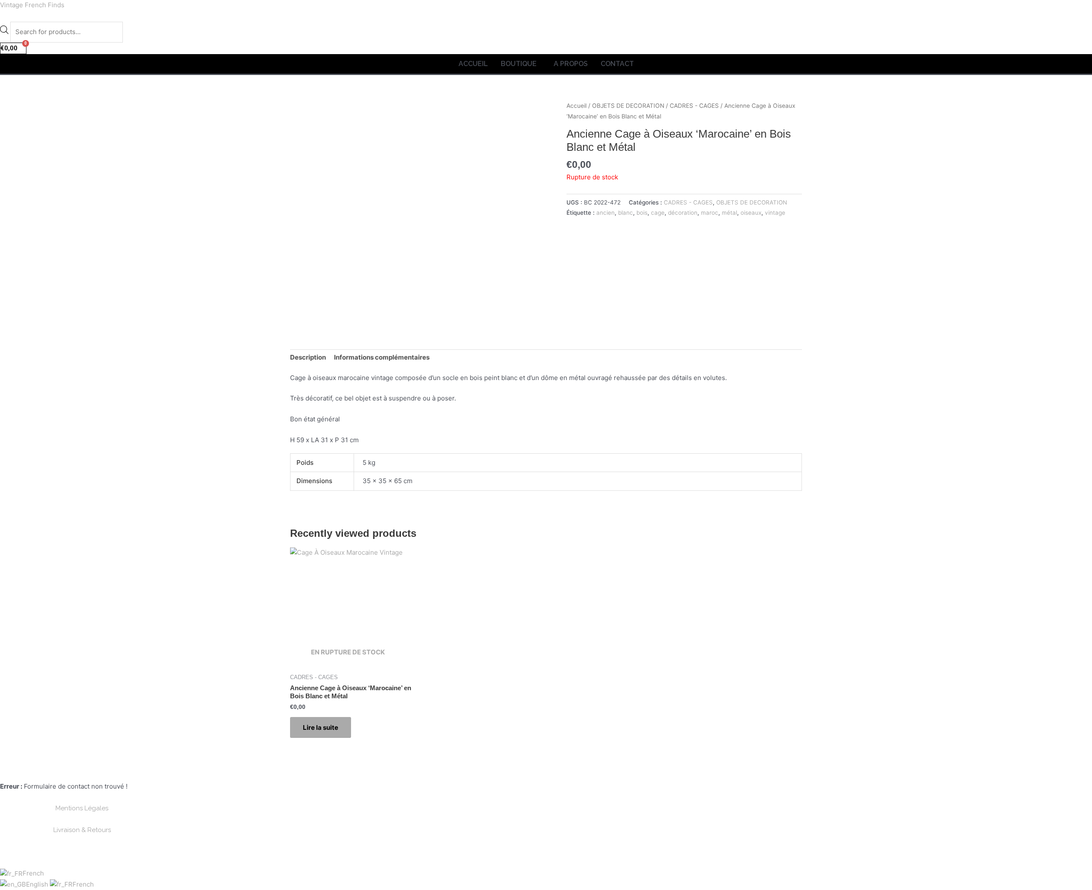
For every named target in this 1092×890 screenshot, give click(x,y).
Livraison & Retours (82, 830)
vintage (775, 212)
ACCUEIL (473, 64)
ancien (605, 212)
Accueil (576, 105)
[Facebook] (99, 772)
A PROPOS (571, 64)
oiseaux (751, 212)
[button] (520, 64)
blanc (625, 212)
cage (658, 212)
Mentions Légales (81, 808)
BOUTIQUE (519, 64)
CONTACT (617, 64)
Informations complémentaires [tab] (382, 357)
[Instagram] (119, 772)
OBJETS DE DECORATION (628, 105)
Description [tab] (308, 357)
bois (642, 212)
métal (729, 212)
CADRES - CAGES (694, 105)
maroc (709, 212)
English (38, 884)
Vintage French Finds (32, 5)
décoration (682, 212)
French (33, 873)
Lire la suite (320, 727)
